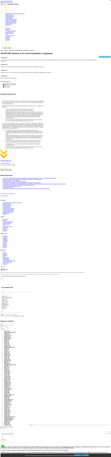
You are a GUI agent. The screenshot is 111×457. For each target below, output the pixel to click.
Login (11, 1)
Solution (2, 314)
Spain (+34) (6, 406)
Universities (6, 11)
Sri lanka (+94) (7, 407)
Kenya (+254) (7, 372)
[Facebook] (4, 270)
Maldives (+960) (7, 379)
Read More (72, 455)
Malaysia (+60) (7, 378)
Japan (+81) (6, 369)
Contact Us (5, 254)
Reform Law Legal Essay (8, 187)
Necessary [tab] (4, 439)
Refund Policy (6, 258)
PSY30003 (5, 240)
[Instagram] (6, 270)
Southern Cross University (11, 22)
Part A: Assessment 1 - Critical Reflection (11, 180)
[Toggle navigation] (18, 4)
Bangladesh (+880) (5, 304)
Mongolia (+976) (7, 383)
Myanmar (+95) (7, 384)
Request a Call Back (7, 47)
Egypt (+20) (6, 348)
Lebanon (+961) (7, 376)
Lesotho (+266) (7, 377)
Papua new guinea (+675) (9, 394)
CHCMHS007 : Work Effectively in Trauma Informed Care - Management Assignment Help (22, 182)
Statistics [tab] (3, 444)
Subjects (6, 26)
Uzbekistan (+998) (7, 420)
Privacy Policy (6, 257)
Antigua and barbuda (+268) (7, 297)
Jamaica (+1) (6, 368)
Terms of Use (6, 263)
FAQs (5, 1)
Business (7, 37)
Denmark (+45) (7, 346)
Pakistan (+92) (7, 393)
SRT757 (4, 242)
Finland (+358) (7, 351)
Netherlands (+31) (7, 387)
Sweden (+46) (7, 409)
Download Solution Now (105, 56)
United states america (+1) (9, 419)
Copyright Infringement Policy (9, 260)
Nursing (7, 29)
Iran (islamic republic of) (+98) (10, 364)
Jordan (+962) (7, 370)
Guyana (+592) (7, 358)
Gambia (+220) (7, 354)
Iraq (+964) (6, 365)
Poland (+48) (6, 397)
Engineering (8, 36)
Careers (4, 264)
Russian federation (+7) (8, 399)
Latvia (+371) (7, 375)
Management (8, 28)
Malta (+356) (6, 380)
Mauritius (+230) (7, 382)
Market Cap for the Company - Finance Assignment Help (14, 181)
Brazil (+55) (4, 307)
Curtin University (9, 17)
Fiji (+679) (6, 350)
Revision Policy (6, 259)
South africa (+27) (7, 404)
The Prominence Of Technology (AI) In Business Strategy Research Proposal (18, 185)
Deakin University (9, 14)
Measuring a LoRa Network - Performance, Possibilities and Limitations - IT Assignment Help (22, 179)
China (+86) (6, 342)
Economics (8, 39)
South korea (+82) (7, 405)
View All (7, 25)
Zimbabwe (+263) (7, 424)
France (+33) (6, 353)
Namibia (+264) (7, 385)
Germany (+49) (7, 355)
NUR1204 (5, 237)
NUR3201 (5, 241)
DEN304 (5, 245)
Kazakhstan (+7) (7, 371)
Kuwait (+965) (7, 373)
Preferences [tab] (4, 441)
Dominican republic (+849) (9, 347)
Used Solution (8, 314)
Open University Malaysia (11, 21)
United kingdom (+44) (8, 417)
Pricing (8, 1)
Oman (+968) (6, 392)
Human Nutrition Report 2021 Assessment (11, 186)
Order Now (6, 44)
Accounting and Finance (11, 30)
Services (2, 1)
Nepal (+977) (6, 386)
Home (5, 7)
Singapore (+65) (7, 401)
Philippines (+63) (7, 395)
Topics (5, 41)
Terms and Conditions (7, 261)
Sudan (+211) (6, 408)
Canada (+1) (4, 308)
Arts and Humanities (10, 32)
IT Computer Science (10, 35)
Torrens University (9, 18)
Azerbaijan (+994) (5, 301)
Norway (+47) (7, 391)
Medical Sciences (9, 33)
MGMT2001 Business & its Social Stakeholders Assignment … (22, 50)
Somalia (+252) (7, 402)
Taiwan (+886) (7, 412)
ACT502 (5, 244)
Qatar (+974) (6, 398)
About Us (5, 253)
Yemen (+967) (7, 422)
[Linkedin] (2, 270)
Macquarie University (10, 15)
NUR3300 (5, 239)
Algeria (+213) (4, 296)
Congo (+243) (7, 343)
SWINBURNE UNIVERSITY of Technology (15, 13)
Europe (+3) (6, 349)
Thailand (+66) (7, 413)
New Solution (15, 314)
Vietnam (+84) (7, 421)
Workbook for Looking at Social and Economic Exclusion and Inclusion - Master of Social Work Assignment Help (26, 188)
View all (4, 214)
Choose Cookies (85, 455)
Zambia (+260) (7, 423)
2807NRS (5, 238)
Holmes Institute (9, 24)
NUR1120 (5, 236)
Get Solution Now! (4, 195)
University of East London (11, 20)
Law (7, 34)
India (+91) (6, 362)
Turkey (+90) (6, 414)
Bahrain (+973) (4, 303)
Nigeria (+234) (7, 390)
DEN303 (5, 246)
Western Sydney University (11, 19)
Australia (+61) (4, 298)
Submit (4, 318)
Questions (6, 9)
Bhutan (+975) (4, 306)
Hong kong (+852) (7, 360)
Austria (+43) (4, 300)
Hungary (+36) (7, 361)
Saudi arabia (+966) (8, 400)
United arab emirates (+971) (9, 416)
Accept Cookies (78, 455)
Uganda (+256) (7, 415)
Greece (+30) (6, 357)
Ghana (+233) (7, 356)
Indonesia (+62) (7, 363)
